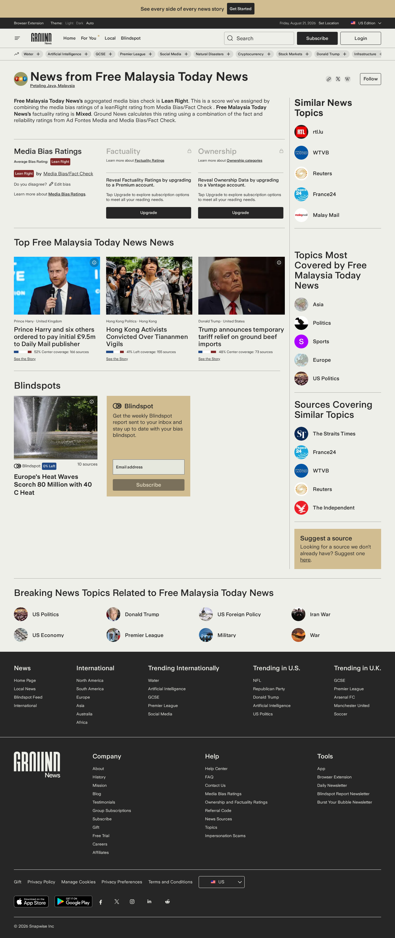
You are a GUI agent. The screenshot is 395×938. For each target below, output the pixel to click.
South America (90, 688)
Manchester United (352, 705)
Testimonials (104, 802)
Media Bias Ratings (66, 194)
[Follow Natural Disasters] (228, 54)
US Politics (263, 714)
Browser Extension (29, 23)
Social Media (170, 54)
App (321, 768)
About (98, 768)
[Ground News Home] (41, 39)
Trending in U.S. (276, 668)
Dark (79, 23)
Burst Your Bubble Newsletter (344, 802)
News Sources (218, 819)
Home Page (25, 680)
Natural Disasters (210, 54)
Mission (100, 785)
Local (110, 38)
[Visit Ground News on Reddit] (167, 902)
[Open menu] (17, 38)
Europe (83, 697)
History (99, 777)
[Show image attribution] (94, 262)
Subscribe (317, 38)
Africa (82, 722)
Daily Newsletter (332, 785)
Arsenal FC (344, 697)
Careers (100, 844)
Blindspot (131, 38)
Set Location (329, 23)
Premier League (132, 54)
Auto (90, 23)
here (305, 560)
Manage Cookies (78, 882)
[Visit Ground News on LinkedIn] (149, 902)
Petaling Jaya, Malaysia (52, 85)
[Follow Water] (38, 54)
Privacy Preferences (121, 882)
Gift (96, 827)
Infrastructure (365, 54)
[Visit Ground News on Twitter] (116, 901)
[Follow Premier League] (150, 54)
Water (28, 54)
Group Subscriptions (112, 810)
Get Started (241, 8)
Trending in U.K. (357, 668)
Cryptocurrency (251, 54)
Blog (97, 793)
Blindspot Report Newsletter (343, 793)
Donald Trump (328, 54)
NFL (257, 680)
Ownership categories (244, 160)
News (22, 668)
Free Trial (101, 835)
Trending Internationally (183, 668)
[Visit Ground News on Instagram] (132, 902)
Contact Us (215, 785)
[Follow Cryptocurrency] (268, 54)
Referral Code (218, 810)
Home (69, 38)
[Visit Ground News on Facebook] (100, 901)
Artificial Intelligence (64, 54)
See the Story (25, 359)
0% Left (49, 466)
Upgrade (148, 212)
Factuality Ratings (149, 160)
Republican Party (269, 688)
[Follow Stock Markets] (307, 54)
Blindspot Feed (28, 697)
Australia (84, 714)
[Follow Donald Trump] (344, 54)
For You (88, 38)
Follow (370, 79)
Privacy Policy (41, 882)
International (25, 705)
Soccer (340, 714)
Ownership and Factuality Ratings (236, 802)
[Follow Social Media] (186, 54)
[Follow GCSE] (110, 54)
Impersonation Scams (225, 835)
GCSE (101, 54)
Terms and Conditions (170, 882)
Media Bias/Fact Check (68, 173)
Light (69, 23)
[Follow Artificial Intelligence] (86, 54)
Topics (211, 827)
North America (90, 680)
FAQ (209, 777)
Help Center (216, 768)
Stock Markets (290, 54)
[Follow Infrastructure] (381, 54)
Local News (25, 688)
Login (361, 38)
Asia (80, 705)
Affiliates (101, 852)
